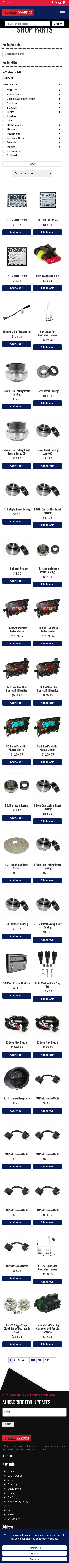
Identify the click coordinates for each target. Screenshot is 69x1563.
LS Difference (14, 1475)
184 (33, 1360)
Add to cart (16, 232)
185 (40, 1360)
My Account (13, 1519)
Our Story (12, 1497)
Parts (10, 1506)
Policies (11, 1514)
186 (47, 1360)
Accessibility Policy (17, 1501)
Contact (11, 1493)
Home (10, 1471)
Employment (14, 1488)
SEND (8, 1424)
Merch (10, 1510)
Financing (12, 1484)
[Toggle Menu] (62, 11)
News (10, 1480)
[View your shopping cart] (64, 3)
